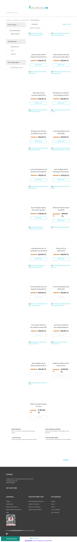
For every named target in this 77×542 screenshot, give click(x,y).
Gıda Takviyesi (55, 512)
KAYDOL (66, 460)
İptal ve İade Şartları (34, 507)
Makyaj (53, 501)
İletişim (8, 501)
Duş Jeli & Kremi (35, 20)
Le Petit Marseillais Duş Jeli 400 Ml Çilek (61, 132)
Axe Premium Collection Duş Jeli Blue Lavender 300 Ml (38, 326)
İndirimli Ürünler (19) (16, 67)
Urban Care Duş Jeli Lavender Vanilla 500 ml (38, 94)
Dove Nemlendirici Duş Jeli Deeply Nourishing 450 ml (38, 288)
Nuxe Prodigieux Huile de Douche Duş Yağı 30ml (38, 209)
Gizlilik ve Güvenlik (34, 504)
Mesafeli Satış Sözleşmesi (36, 501)
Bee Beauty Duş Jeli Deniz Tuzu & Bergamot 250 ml (61, 94)
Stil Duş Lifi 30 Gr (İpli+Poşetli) (61, 250)
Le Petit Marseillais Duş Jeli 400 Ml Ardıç (61, 288)
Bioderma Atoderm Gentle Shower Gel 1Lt (61, 364)
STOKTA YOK (38, 297)
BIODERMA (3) (15, 46)
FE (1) (12, 50)
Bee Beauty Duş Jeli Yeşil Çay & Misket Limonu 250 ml (38, 132)
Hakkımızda (9, 504)
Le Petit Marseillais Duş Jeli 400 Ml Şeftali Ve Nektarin (38, 171)
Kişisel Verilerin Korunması (13, 509)
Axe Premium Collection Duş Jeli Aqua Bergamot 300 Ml (61, 326)
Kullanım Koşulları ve (12, 507)
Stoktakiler (34, 24)
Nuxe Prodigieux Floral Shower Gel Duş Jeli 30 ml (38, 364)
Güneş (53, 507)
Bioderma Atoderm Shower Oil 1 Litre (38, 405)
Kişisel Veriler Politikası (35, 509)
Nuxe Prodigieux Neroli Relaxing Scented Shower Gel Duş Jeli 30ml (61, 171)
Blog (7, 512)
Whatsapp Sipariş (11, 539)
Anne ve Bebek (55, 509)
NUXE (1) (13, 54)
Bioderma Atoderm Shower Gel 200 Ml (61, 209)
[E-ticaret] (38, 541)
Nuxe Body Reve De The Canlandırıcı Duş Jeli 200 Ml (38, 250)
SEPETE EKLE (38, 65)
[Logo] (38, 7)
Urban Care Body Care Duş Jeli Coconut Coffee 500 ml (61, 56)
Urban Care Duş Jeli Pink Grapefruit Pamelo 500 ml (38, 56)
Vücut (53, 504)
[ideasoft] (28, 541)
